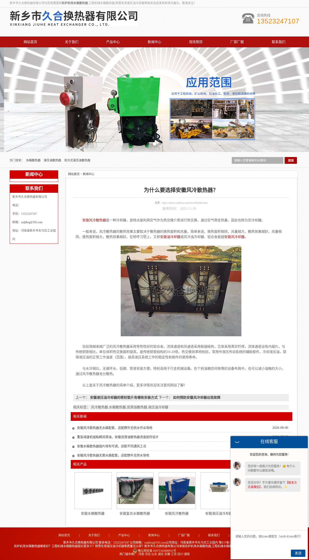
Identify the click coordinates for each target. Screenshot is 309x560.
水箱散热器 (33, 160)
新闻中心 (154, 42)
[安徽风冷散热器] (177, 490)
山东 (154, 554)
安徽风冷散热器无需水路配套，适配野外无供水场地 (113, 455)
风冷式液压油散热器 (77, 160)
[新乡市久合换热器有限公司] (74, 23)
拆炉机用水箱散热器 (75, 3)
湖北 (161, 554)
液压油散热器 (53, 160)
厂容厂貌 (237, 42)
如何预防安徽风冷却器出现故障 (196, 397)
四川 (180, 554)
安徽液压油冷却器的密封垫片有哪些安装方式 (124, 397)
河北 (148, 554)
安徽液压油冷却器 (218, 513)
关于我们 (71, 42)
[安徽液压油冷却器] (219, 490)
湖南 (187, 554)
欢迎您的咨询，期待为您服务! (269, 454)
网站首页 (30, 42)
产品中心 (113, 42)
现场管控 (196, 42)
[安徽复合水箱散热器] (135, 490)
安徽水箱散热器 (93, 513)
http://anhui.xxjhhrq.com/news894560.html (184, 202)
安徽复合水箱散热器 (134, 513)
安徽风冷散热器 (177, 513)
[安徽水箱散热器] (93, 490)
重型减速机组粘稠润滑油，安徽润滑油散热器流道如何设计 (118, 437)
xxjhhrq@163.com (31, 222)
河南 (141, 554)
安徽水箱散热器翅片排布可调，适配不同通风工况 (111, 446)
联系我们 (278, 42)
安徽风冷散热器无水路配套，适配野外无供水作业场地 (114, 428)
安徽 (167, 554)
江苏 (174, 554)
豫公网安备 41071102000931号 (157, 551)
